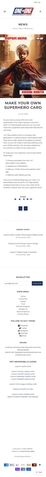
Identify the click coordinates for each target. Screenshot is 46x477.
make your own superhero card (18, 153)
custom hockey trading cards (22, 371)
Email (23, 336)
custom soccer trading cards (23, 394)
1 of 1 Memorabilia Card (12, 135)
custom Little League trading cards (23, 384)
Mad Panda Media (27, 451)
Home (15, 28)
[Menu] (4, 12)
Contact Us (23, 309)
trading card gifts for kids (23, 389)
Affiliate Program (23, 306)
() (37, 2)
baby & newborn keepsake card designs (23, 397)
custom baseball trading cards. (23, 379)
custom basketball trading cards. (23, 376)
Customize (23, 299)
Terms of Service (23, 312)
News (21, 28)
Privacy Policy (23, 314)
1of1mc (29, 449)
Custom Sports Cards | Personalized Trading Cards (23, 235)
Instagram (24, 331)
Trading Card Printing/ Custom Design (23, 244)
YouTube (23, 333)
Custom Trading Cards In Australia (23, 252)
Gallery (23, 301)
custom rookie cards (23, 366)
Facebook (24, 326)
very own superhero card (31, 188)
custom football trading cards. (23, 374)
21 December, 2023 (23, 237)
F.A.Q (23, 304)
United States (22, 456)
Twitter (24, 328)
